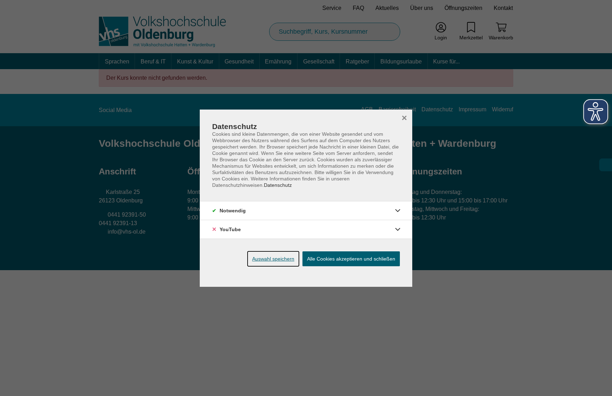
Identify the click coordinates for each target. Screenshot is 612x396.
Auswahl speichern (273, 259)
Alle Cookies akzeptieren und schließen (351, 259)
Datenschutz (278, 185)
